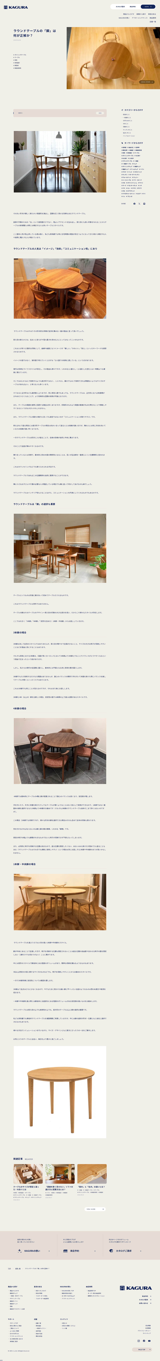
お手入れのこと (127, 121)
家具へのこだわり (41, 1291)
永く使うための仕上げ (68, 1296)
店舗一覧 (38, 1323)
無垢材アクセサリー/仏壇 (17, 1309)
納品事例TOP (92, 1291)
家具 (124, 153)
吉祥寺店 (38, 1331)
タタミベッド (138, 172)
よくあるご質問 (14, 1331)
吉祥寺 (137, 147)
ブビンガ (129, 196)
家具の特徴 (39, 1293)
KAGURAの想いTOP (68, 1291)
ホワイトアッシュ (132, 183)
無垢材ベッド (14, 1304)
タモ (124, 183)
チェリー (135, 177)
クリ (144, 193)
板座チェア (138, 166)
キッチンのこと (127, 130)
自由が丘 (131, 147)
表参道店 (38, 1326)
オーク (140, 180)
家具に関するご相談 (15, 1326)
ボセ (124, 191)
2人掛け (131, 158)
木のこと (125, 124)
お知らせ (64, 1323)
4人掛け (138, 156)
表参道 (124, 147)
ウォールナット (127, 177)
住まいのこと (127, 133)
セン (128, 188)
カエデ (139, 193)
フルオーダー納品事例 (42, 1298)
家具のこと (126, 114)
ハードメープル (127, 180)
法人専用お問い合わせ (16, 1339)
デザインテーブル (15, 1298)
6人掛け (125, 158)
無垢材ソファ (14, 1301)
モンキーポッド (133, 185)
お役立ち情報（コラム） (69, 1326)
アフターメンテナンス (68, 1298)
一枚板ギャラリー (41, 1328)
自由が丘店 (39, 1333)
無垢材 (131, 150)
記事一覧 (17, 1268)
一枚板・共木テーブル (16, 1296)
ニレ (124, 196)
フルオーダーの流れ (41, 1296)
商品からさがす (14, 1291)
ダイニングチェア (127, 166)
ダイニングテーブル (128, 156)
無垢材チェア (14, 1293)
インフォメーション (129, 136)
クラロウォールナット (129, 193)
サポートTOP (14, 1323)
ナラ (134, 180)
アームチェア (134, 169)
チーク (124, 185)
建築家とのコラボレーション (96, 1296)
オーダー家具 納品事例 (94, 1293)
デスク (124, 172)
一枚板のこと (127, 117)
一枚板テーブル (127, 164)
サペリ (141, 183)
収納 (11, 1306)
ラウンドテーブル (127, 161)
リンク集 (64, 1328)
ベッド (130, 172)
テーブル (137, 153)
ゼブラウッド (131, 191)
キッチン (125, 174)
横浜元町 (125, 150)
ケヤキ (134, 188)
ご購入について (14, 1328)
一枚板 (136, 161)
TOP (9, 1268)
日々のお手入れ (14, 1333)
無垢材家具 (139, 150)
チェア (135, 164)
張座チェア (126, 169)
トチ (140, 185)
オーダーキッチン (134, 174)
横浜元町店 (39, 1336)
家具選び (129, 153)
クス (124, 188)
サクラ (140, 188)
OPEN (100, 113)
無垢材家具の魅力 (67, 1293)
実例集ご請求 (14, 1341)
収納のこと (126, 127)
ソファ (142, 169)
